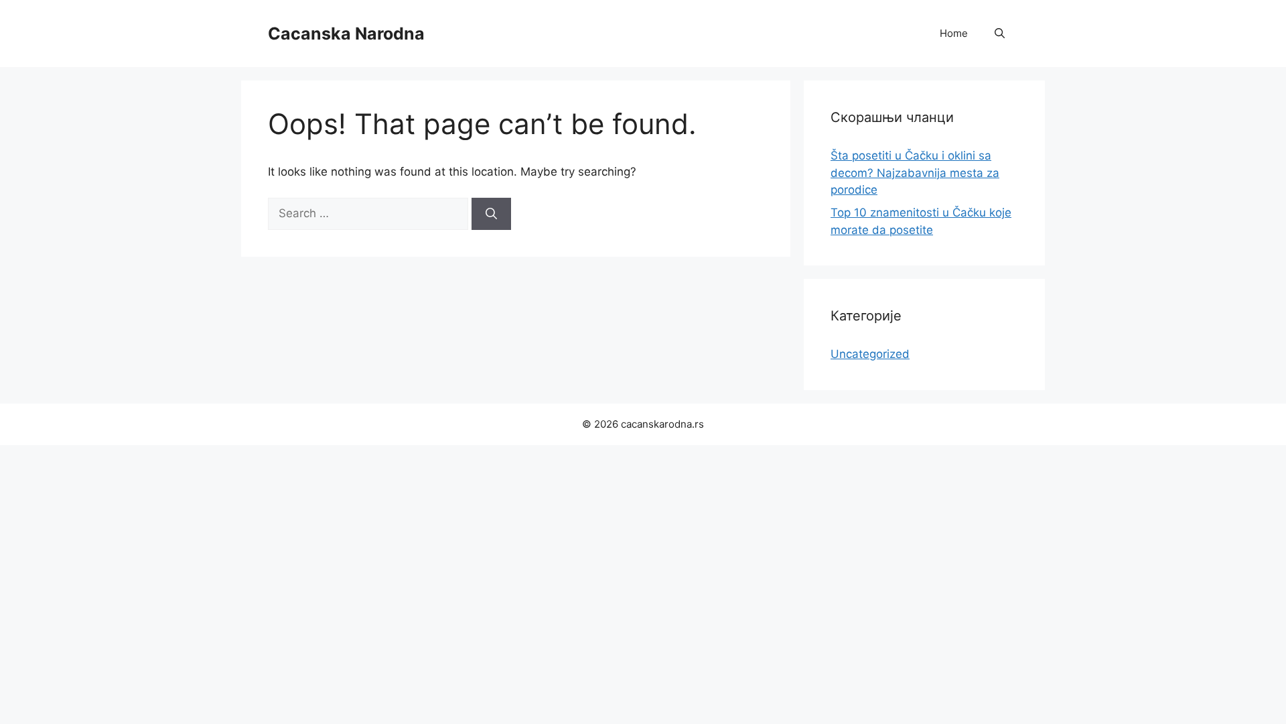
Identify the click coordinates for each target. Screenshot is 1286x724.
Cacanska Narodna (346, 33)
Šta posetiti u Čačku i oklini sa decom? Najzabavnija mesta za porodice (915, 172)
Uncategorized (870, 354)
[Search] (491, 214)
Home (954, 33)
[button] (999, 33)
